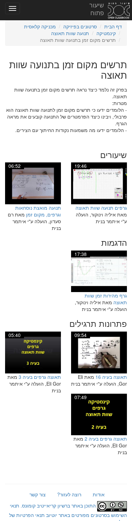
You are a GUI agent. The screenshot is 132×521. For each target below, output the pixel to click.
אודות (99, 494)
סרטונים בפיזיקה (80, 26)
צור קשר (37, 494)
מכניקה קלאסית (40, 26)
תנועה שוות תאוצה (70, 33)
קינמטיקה (106, 33)
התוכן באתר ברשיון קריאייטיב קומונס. (58, 505)
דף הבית (113, 26)
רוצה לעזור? (69, 494)
